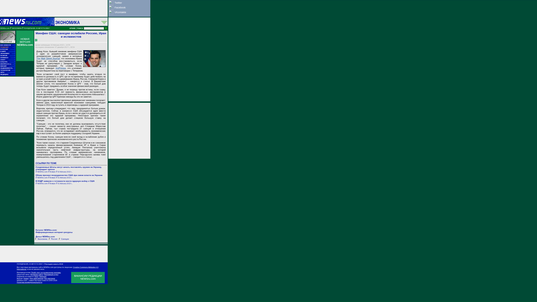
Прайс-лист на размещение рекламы (46, 273)
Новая (26, 278)
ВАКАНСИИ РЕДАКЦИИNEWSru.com (88, 277)
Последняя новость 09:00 (54, 264)
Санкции (65, 239)
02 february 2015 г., (65, 172)
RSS (36, 277)
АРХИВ (72, 28)
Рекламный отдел (51, 275)
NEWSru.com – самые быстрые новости (32, 280)
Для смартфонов (36, 278)
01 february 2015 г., (65, 178)
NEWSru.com (5, 28)
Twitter (118, 2)
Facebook (120, 7)
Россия (54, 239)
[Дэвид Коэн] (94, 58)
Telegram (42, 277)
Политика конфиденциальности (29, 282)
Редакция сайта (36, 275)
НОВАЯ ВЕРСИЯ (25, 42)
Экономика (67, 22)
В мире (52, 172)
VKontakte (120, 12)
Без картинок (49, 278)
